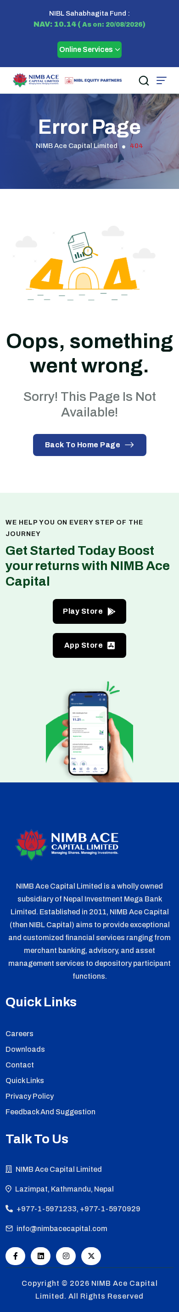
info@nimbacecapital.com (62, 1228)
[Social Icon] (15, 1256)
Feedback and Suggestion (50, 1112)
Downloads (25, 1049)
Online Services (86, 49)
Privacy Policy (30, 1096)
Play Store (83, 611)
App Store (83, 645)
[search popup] (144, 80)
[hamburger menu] (162, 80)
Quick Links (25, 1080)
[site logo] (36, 80)
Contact (20, 1065)
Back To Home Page (83, 445)
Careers (20, 1034)
